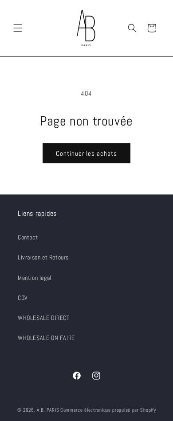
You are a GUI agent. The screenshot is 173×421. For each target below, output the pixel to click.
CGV (23, 298)
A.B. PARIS (48, 410)
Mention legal (34, 278)
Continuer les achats (86, 153)
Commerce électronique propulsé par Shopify (108, 410)
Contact (28, 237)
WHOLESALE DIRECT (44, 318)
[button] (18, 28)
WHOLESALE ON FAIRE (46, 338)
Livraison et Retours (43, 257)
